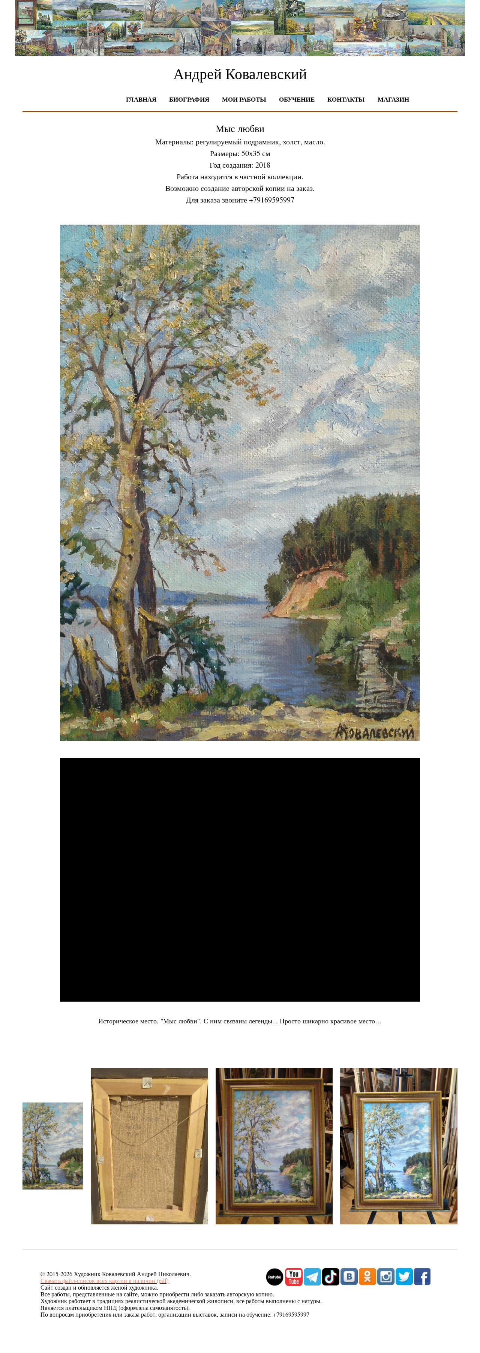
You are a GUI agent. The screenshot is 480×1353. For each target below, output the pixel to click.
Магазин (393, 99)
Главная (141, 99)
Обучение (297, 99)
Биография (189, 99)
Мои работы (244, 99)
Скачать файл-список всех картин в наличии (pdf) (104, 1280)
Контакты (346, 99)
